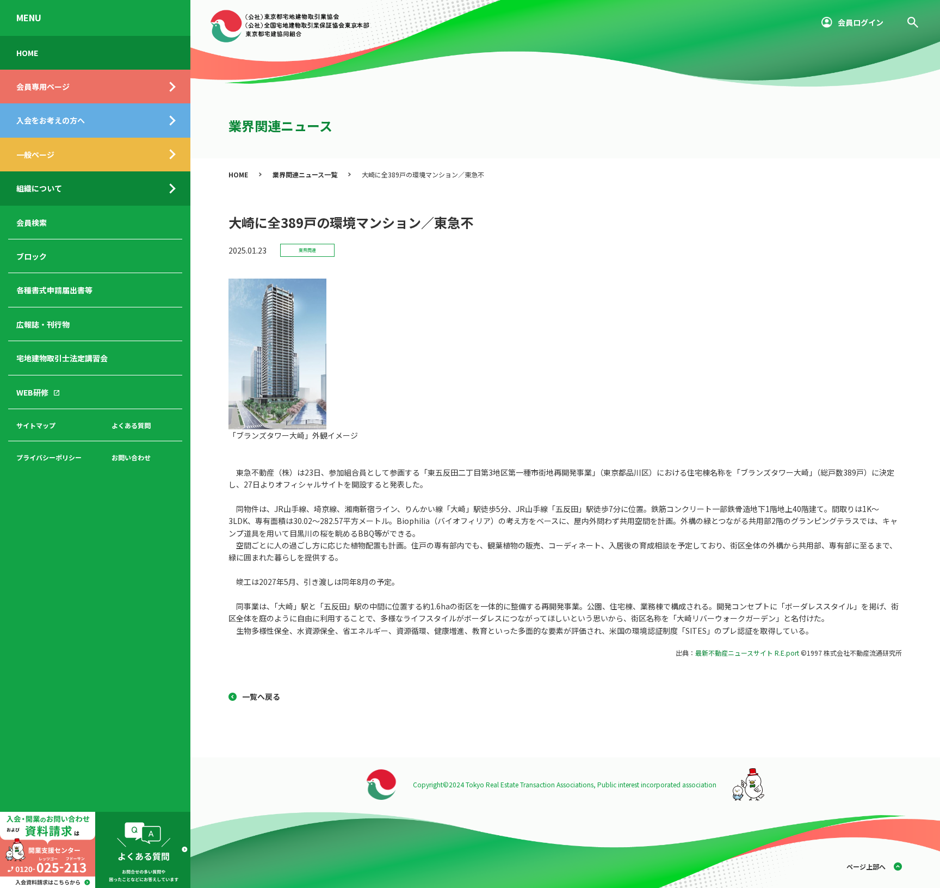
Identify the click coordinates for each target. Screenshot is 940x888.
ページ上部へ (866, 866)
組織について (39, 188)
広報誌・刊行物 (43, 324)
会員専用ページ (43, 86)
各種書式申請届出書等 (54, 290)
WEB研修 (32, 392)
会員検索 (31, 222)
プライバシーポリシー (49, 457)
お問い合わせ (131, 457)
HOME (27, 52)
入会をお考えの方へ (50, 120)
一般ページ (35, 154)
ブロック (31, 256)
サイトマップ (35, 425)
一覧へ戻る (261, 696)
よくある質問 (131, 425)
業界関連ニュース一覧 (305, 174)
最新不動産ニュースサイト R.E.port (747, 652)
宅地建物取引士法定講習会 (62, 358)
